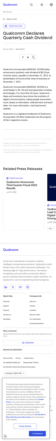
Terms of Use (8, 358)
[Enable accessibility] (5, 436)
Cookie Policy (29, 358)
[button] (19, 367)
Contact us (7, 315)
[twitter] (33, 57)
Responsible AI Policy (31, 362)
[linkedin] (28, 57)
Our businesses (35, 319)
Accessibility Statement (11, 362)
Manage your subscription (12, 349)
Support (6, 306)
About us (33, 301)
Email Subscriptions (37, 323)
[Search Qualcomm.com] (32, 4)
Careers (32, 306)
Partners (6, 310)
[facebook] (22, 57)
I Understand (37, 434)
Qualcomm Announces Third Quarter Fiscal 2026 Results (21, 185)
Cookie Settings (25, 426)
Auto (50, 228)
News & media (35, 315)
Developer (6, 319)
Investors (33, 310)
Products (6, 301)
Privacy (18, 358)
